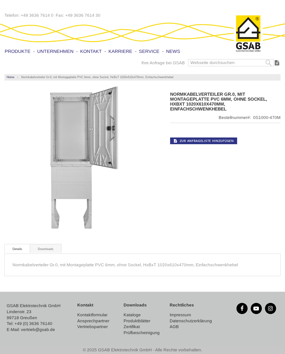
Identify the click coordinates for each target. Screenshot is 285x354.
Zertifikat (132, 326)
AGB (174, 326)
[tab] (17, 248)
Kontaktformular (92, 314)
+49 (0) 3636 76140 (33, 323)
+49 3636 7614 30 (82, 15)
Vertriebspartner (92, 326)
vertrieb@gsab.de (38, 329)
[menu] (143, 51)
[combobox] (231, 62)
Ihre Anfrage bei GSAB (163, 62)
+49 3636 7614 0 (37, 15)
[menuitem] (19, 51)
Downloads (45, 249)
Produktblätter (137, 321)
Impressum (180, 314)
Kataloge (132, 314)
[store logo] (248, 33)
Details (17, 249)
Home (10, 77)
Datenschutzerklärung (191, 321)
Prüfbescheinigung (142, 332)
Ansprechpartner (93, 321)
